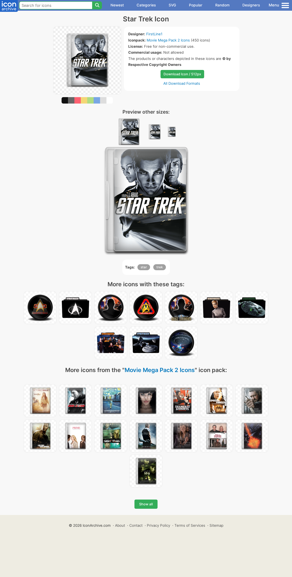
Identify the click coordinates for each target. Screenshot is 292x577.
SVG (172, 5)
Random (222, 5)
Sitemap (216, 525)
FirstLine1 (154, 34)
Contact (136, 525)
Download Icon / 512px (182, 74)
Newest (117, 5)
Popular (195, 5)
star (144, 267)
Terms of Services (189, 525)
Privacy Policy (158, 525)
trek (159, 267)
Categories (146, 5)
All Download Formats (181, 83)
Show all (146, 504)
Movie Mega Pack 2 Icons (168, 40)
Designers (251, 5)
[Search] (97, 5)
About (120, 525)
